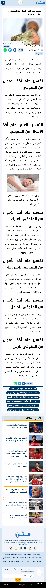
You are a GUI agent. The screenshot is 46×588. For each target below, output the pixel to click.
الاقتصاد (7, 554)
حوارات (5, 561)
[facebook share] (14, 50)
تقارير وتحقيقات (36, 558)
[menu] (20, 2)
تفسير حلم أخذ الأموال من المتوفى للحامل (23, 405)
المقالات (15, 558)
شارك (19, 50)
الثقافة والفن (7, 558)
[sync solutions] (38, 585)
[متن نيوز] (40, 2)
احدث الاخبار (36, 554)
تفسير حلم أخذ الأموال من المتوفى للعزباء (23, 397)
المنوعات (6, 46)
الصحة (22, 561)
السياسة (14, 554)
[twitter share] (10, 50)
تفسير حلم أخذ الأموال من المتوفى (23, 388)
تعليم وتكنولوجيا (14, 561)
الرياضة (20, 554)
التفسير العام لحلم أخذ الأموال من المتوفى (23, 392)
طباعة (38, 54)
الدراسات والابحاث (25, 558)
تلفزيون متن (27, 554)
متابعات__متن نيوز (34, 50)
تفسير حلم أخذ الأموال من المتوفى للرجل (23, 409)
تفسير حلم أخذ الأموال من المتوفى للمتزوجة (23, 401)
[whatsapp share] (5, 50)
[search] (3, 3)
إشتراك (18, 579)
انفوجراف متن (37, 561)
